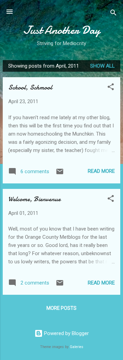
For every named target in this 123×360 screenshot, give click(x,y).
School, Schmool (30, 87)
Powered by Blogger (66, 333)
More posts (61, 308)
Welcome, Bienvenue (34, 199)
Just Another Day (61, 30)
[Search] (113, 13)
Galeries (76, 347)
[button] (111, 88)
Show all (102, 66)
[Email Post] (60, 174)
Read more (101, 171)
